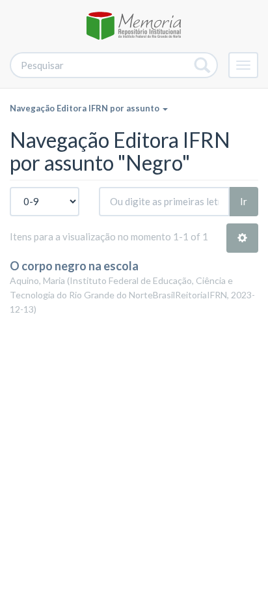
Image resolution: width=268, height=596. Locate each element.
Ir (243, 201)
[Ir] (202, 65)
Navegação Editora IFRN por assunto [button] (85, 108)
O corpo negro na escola (74, 266)
